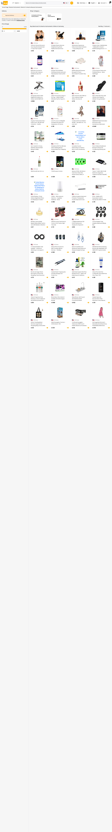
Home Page (5, 7)
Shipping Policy (21, 20)
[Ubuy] (4, 3)
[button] (82, 3)
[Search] (71, 3)
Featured (107, 26)
